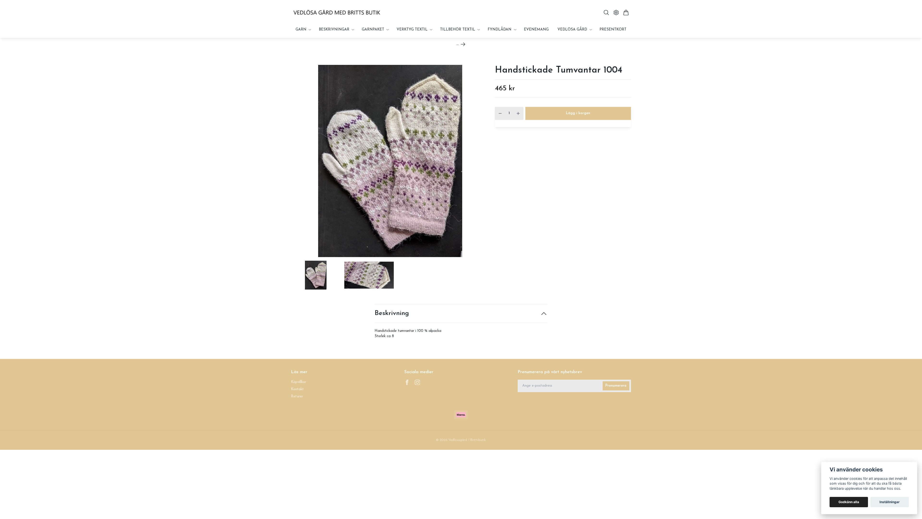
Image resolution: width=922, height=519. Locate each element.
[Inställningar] (616, 12)
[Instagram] (417, 382)
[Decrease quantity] (500, 113)
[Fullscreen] (390, 161)
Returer (297, 396)
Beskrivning (392, 313)
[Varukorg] (626, 12)
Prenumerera (615, 386)
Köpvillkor (298, 382)
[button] (481, 162)
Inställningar (890, 502)
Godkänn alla (848, 502)
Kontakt (297, 389)
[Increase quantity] (518, 113)
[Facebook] (407, 382)
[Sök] (606, 12)
